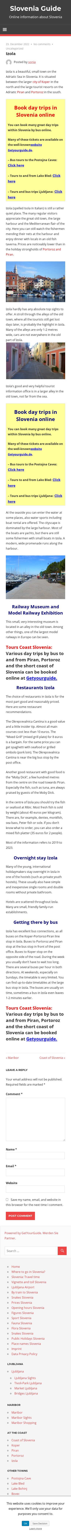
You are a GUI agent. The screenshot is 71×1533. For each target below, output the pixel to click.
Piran (15, 1450)
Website (11, 1183)
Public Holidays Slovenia (28, 1339)
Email (11, 1166)
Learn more (35, 1528)
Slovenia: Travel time (25, 1277)
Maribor (13, 1058)
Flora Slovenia (21, 1328)
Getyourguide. (41, 678)
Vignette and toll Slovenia (28, 1282)
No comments (41, 44)
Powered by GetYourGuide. (23, 1233)
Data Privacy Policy (24, 1354)
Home (15, 1267)
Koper (15, 1445)
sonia (32, 62)
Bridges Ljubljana (26, 1393)
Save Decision (40, 1523)
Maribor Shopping (23, 1423)
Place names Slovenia (26, 1344)
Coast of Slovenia (51, 1058)
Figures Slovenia (22, 1313)
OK (25, 1523)
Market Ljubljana (25, 1388)
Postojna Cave (21, 1478)
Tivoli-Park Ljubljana (28, 1383)
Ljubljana (17, 1371)
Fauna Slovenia (21, 1323)
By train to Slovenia (24, 1292)
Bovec (15, 1494)
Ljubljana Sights (25, 1378)
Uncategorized (14, 48)
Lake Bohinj (19, 1489)
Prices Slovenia (21, 1303)
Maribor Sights (21, 1418)
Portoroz (17, 1456)
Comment (14, 1094)
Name (11, 1149)
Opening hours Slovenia (27, 1308)
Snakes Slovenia (22, 1297)
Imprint (16, 1349)
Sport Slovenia (21, 1318)
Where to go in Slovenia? (28, 1272)
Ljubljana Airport (22, 1287)
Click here (16, 165)
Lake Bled (17, 1483)
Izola (14, 1461)
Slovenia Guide (35, 8)
